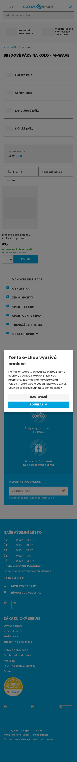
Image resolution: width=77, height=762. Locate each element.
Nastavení (38, 397)
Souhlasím (38, 404)
